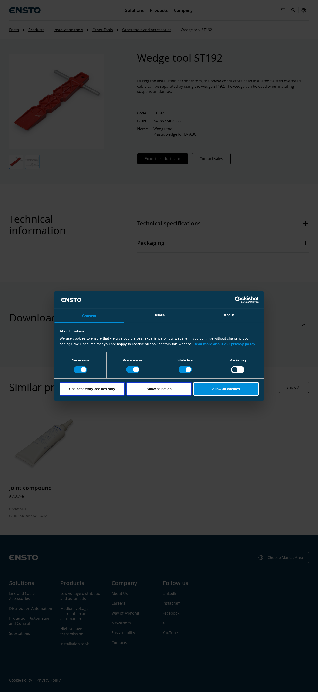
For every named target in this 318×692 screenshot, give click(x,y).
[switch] (132, 369)
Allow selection (159, 389)
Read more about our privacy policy (224, 344)
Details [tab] (159, 315)
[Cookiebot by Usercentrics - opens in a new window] (238, 299)
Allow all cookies (226, 389)
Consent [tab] (89, 316)
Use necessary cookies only (92, 389)
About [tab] (229, 315)
